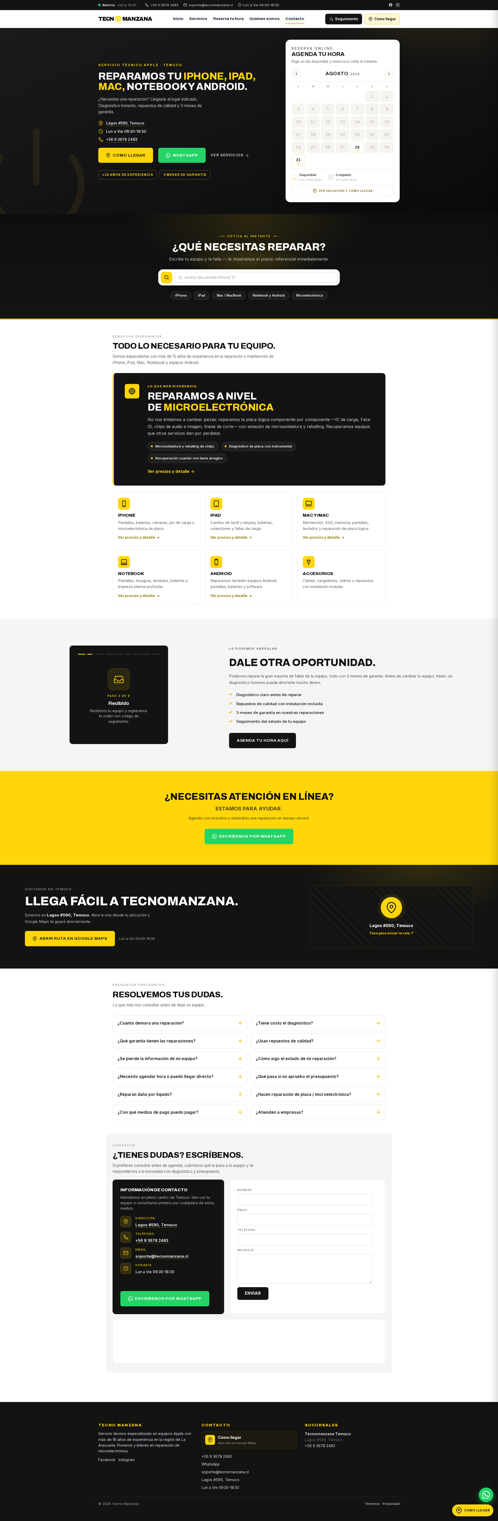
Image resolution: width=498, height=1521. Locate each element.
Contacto (294, 19)
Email (242, 1210)
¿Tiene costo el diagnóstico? (284, 1023)
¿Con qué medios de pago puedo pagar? (157, 1112)
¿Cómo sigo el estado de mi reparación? (296, 1058)
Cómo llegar (129, 155)
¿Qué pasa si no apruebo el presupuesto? (297, 1076)
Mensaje (245, 1250)
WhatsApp (185, 155)
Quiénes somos (264, 19)
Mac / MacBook (229, 295)
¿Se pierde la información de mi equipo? (157, 1058)
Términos (372, 1504)
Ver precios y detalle (171, 471)
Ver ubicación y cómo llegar (346, 191)
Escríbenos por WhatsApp (252, 836)
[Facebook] (391, 5)
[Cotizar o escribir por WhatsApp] (486, 1495)
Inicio (178, 19)
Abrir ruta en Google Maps (73, 938)
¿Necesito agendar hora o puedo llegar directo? (165, 1076)
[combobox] (256, 277)
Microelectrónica (309, 295)
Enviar (253, 1293)
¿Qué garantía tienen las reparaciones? (156, 1041)
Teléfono (246, 1230)
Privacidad (391, 1504)
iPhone (180, 295)
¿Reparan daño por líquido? (144, 1094)
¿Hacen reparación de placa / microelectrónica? (303, 1094)
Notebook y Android (269, 295)
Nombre (244, 1190)
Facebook (106, 1460)
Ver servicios (227, 155)
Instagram (127, 1460)
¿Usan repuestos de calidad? (285, 1041)
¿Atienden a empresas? (279, 1112)
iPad (201, 295)
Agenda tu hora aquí (262, 740)
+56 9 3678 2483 (121, 139)
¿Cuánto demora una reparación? (150, 1023)
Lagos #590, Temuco (125, 123)
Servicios (198, 19)
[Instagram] (398, 5)
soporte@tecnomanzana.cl (161, 1256)
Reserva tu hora (228, 19)
